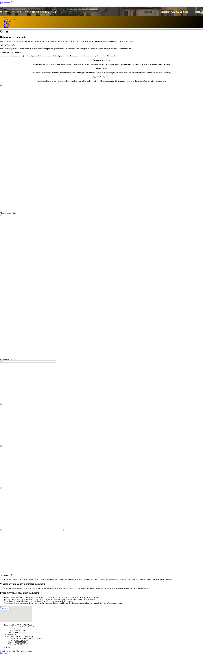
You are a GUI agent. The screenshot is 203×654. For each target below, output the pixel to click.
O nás (6, 17)
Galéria (6, 23)
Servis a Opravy (9, 19)
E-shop (6, 27)
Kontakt (7, 25)
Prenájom (7, 21)
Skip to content (5, 2)
